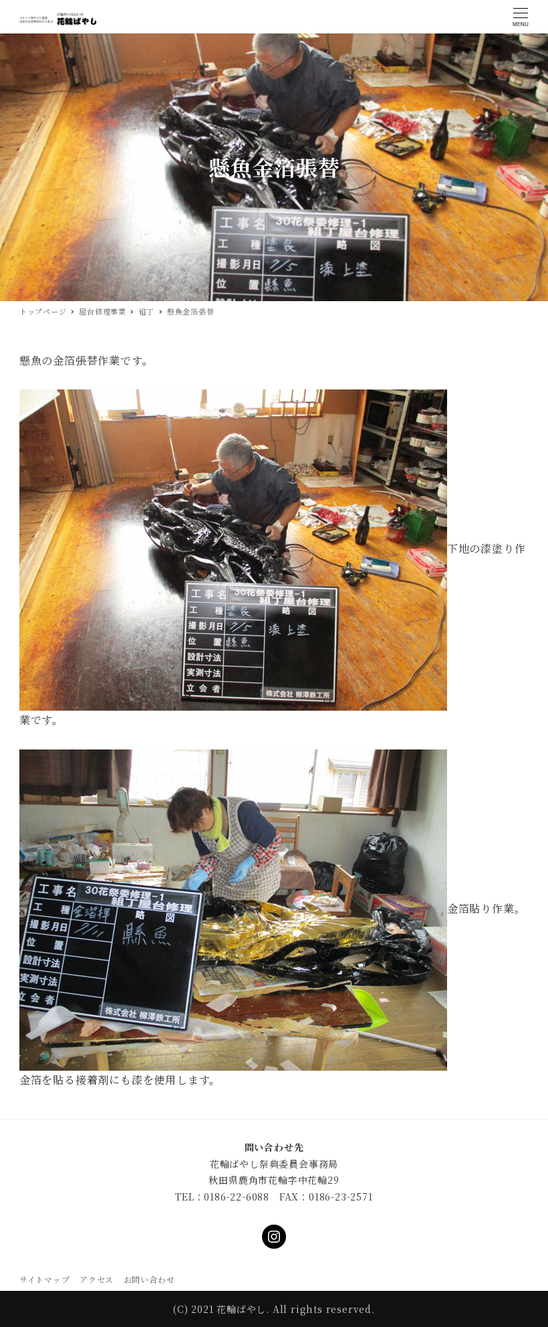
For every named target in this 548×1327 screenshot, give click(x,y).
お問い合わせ (149, 1279)
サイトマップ (44, 1279)
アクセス (97, 1279)
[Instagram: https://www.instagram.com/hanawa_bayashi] (274, 1237)
